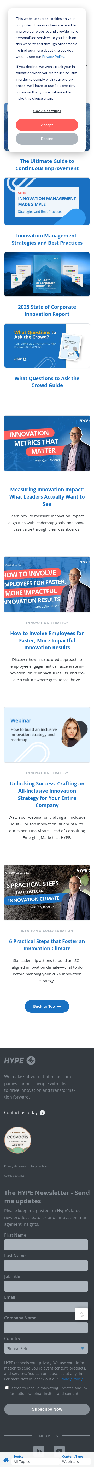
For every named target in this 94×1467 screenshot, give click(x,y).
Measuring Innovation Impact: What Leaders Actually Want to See (47, 496)
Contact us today (21, 1112)
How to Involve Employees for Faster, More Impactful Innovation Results (47, 640)
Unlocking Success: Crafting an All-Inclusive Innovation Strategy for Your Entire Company (47, 794)
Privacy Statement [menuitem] (15, 1166)
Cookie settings (47, 111)
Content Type (72, 1456)
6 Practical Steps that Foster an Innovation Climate (47, 945)
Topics (18, 1456)
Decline (47, 138)
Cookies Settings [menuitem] (14, 1175)
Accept (47, 125)
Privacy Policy (53, 56)
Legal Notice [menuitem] (39, 1166)
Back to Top (44, 1006)
